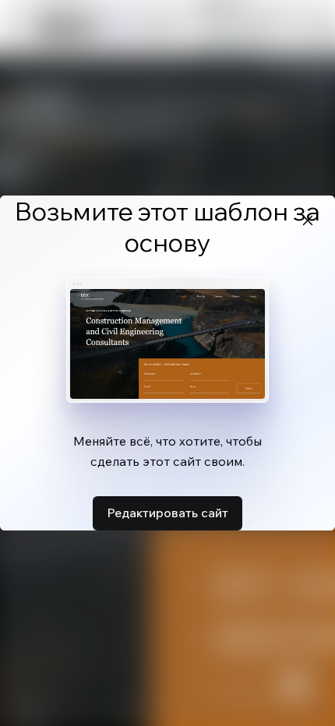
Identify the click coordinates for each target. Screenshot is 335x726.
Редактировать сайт (167, 512)
